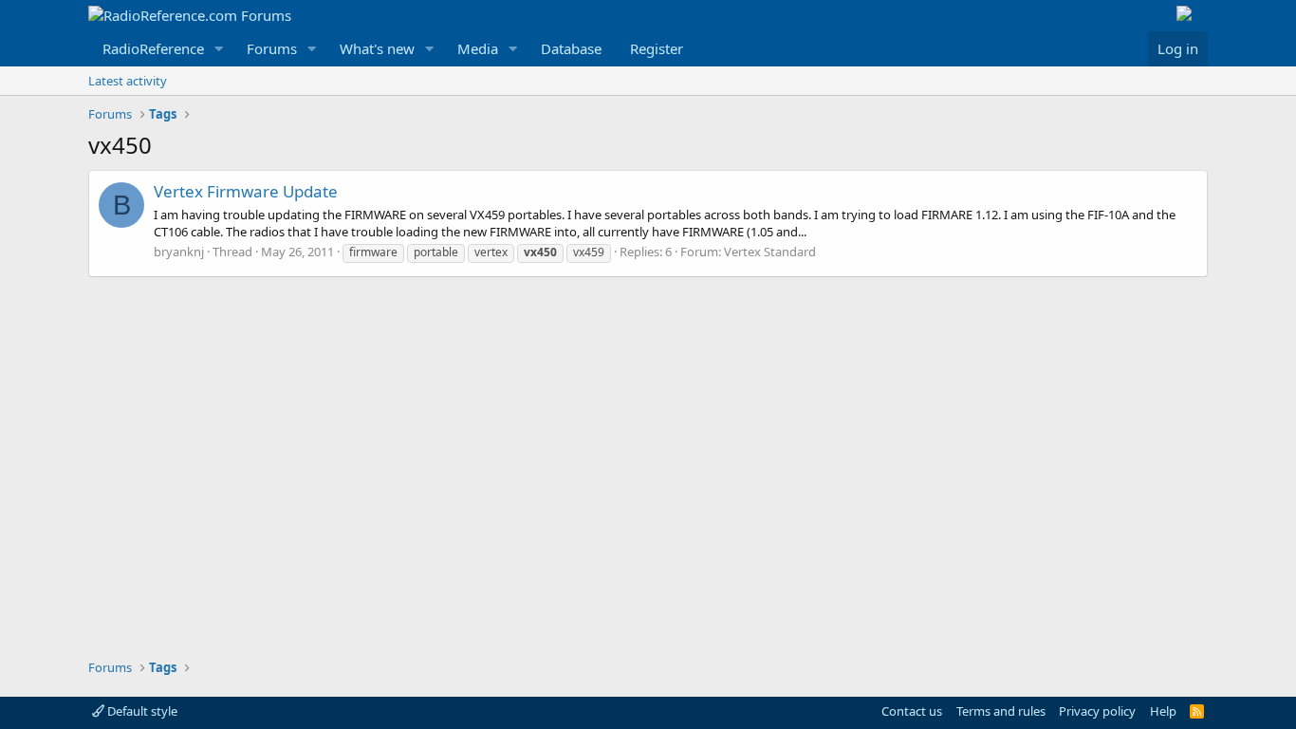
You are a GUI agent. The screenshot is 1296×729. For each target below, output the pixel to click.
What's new (377, 48)
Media (477, 48)
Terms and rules (1001, 711)
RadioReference (153, 48)
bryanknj (179, 251)
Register (656, 48)
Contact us (911, 711)
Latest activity (127, 80)
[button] (219, 48)
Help (1163, 711)
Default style (140, 711)
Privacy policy (1097, 711)
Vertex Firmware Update (246, 191)
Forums (272, 48)
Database (571, 48)
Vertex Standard (770, 251)
